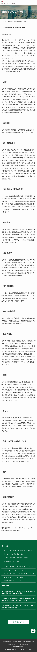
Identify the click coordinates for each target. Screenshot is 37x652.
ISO (33, 642)
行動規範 (15, 642)
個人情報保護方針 (7, 642)
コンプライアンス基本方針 (24, 642)
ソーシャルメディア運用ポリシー (18, 646)
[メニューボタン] (34, 2)
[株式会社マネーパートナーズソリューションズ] (8, 2)
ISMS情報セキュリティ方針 (14, 644)
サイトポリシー (25, 644)
